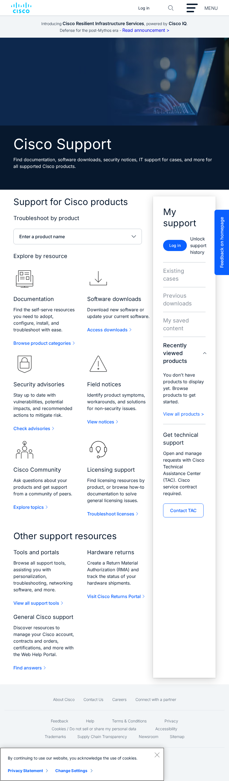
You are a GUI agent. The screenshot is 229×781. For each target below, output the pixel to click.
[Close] (157, 755)
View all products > (183, 414)
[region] (82, 764)
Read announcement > (146, 30)
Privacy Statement (25, 770)
